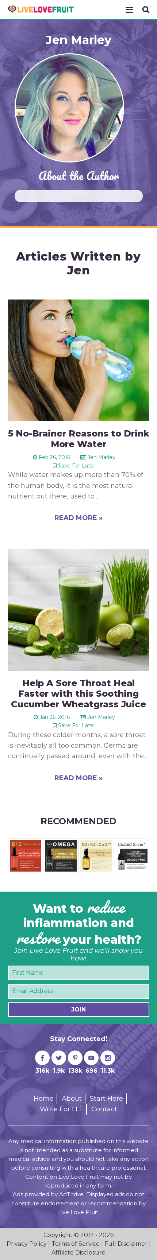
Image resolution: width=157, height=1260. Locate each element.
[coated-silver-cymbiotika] (131, 844)
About (72, 1099)
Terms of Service (75, 1243)
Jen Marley (78, 40)
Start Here (106, 1099)
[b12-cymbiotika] (25, 844)
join (78, 1009)
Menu (129, 9)
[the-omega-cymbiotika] (60, 844)
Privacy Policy (27, 1243)
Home (44, 1099)
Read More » (78, 518)
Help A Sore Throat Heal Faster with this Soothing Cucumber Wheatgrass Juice (78, 693)
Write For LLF (61, 1109)
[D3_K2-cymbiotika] (96, 844)
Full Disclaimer (126, 1243)
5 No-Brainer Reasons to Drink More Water (78, 438)
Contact (104, 1109)
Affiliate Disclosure (78, 1252)
